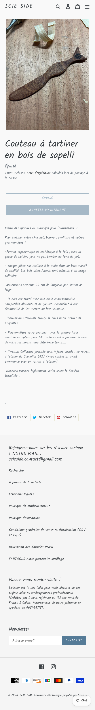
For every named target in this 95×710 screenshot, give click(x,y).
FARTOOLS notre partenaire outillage (36, 559)
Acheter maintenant (47, 209)
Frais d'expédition (39, 173)
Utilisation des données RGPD (31, 547)
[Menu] (87, 6)
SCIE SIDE (19, 6)
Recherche (16, 470)
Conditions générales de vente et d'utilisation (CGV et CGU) (47, 532)
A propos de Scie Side (25, 482)
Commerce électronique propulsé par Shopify (60, 695)
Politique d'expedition (24, 518)
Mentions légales (21, 494)
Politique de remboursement (29, 506)
